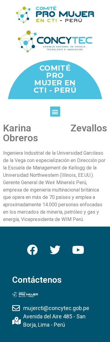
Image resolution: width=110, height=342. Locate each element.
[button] (55, 112)
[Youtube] (78, 249)
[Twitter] (55, 249)
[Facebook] (32, 249)
